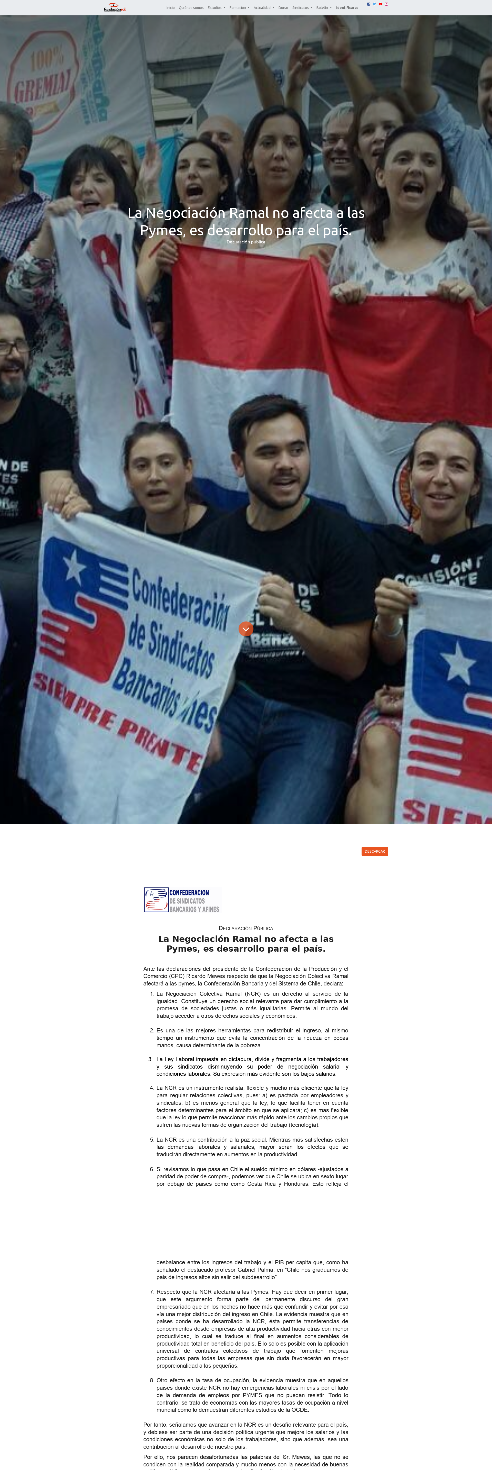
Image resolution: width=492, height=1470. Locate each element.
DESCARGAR (375, 851)
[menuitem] (171, 8)
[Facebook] (369, 4)
